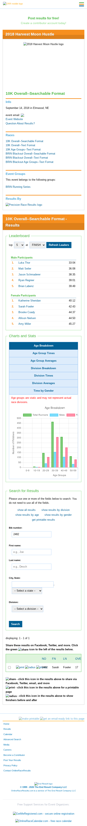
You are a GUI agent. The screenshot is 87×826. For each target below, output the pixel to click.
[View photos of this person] (41, 667)
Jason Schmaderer (29, 274)
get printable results (43, 519)
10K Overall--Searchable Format (24, 141)
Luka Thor (24, 262)
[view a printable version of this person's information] (20, 667)
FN (54, 658)
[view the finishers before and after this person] (30, 667)
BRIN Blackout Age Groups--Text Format (29, 162)
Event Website (14, 119)
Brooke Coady (26, 312)
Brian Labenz (26, 286)
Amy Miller (24, 323)
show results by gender (58, 514)
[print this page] (29, 718)
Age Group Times (44, 353)
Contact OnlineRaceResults (17, 770)
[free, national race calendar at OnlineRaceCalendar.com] (43, 821)
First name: (15, 545)
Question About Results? (20, 123)
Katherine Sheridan (29, 300)
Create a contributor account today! (43, 23)
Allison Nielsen (27, 318)
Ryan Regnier (26, 280)
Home (6, 724)
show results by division (55, 510)
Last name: (15, 560)
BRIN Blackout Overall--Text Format (27, 157)
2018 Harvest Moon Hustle (29, 34)
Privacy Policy (10, 765)
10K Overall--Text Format (20, 145)
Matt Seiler (24, 268)
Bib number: (15, 528)
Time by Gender (44, 390)
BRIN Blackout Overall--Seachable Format (30, 153)
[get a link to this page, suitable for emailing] (62, 718)
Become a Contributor (14, 755)
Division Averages (43, 383)
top (11, 245)
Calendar (7, 734)
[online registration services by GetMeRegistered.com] (43, 813)
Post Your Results (12, 760)
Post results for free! (43, 18)
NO (44, 658)
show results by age (27, 514)
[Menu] (81, 4)
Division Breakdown (43, 368)
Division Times (43, 375)
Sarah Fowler (26, 306)
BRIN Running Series (18, 187)
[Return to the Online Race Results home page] (13, 3)
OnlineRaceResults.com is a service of (43, 791)
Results (7, 729)
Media (6, 744)
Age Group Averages (43, 360)
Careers (7, 750)
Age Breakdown (43, 345)
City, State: (14, 578)
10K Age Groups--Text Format (23, 149)
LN (65, 658)
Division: (13, 602)
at (27, 245)
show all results (26, 510)
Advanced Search (12, 739)
